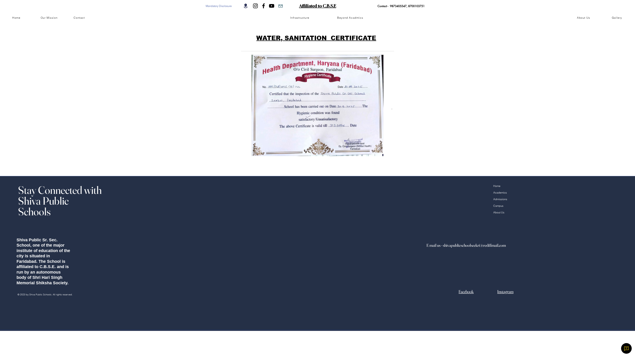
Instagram (505, 291)
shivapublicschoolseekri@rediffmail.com (474, 245)
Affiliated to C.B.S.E (317, 5)
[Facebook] (263, 6)
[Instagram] (255, 6)
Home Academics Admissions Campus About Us (500, 199)
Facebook (466, 291)
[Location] (245, 5)
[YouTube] (271, 6)
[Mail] (280, 6)
